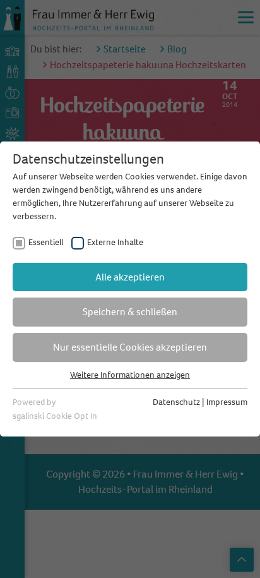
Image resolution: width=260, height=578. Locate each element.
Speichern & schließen (130, 311)
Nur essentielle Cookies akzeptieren (130, 347)
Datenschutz (176, 402)
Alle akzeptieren (130, 277)
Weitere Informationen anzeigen (130, 375)
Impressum (226, 402)
